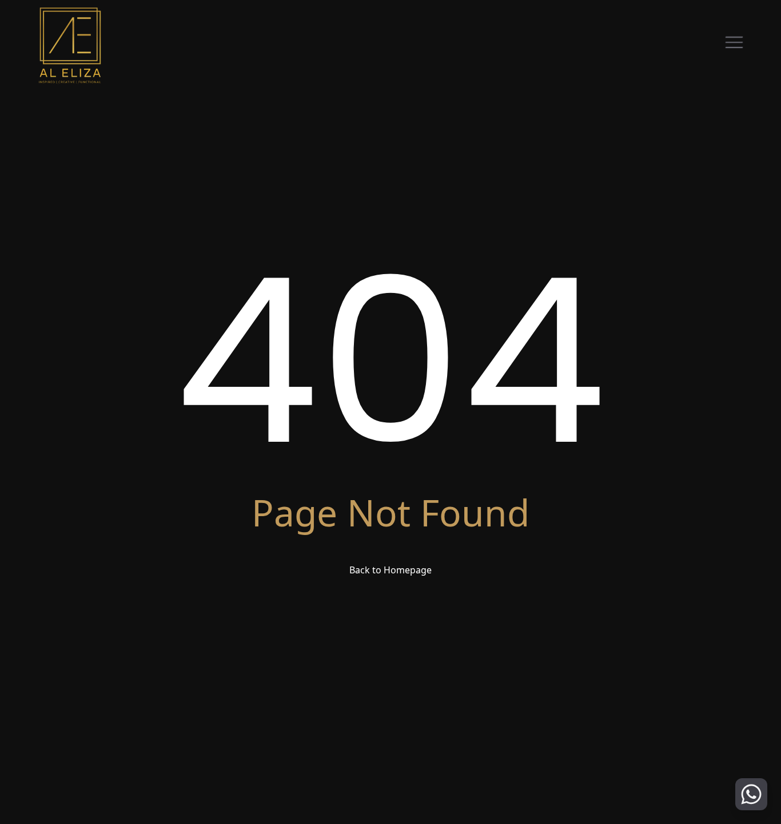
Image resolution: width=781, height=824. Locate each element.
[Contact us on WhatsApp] (751, 794)
